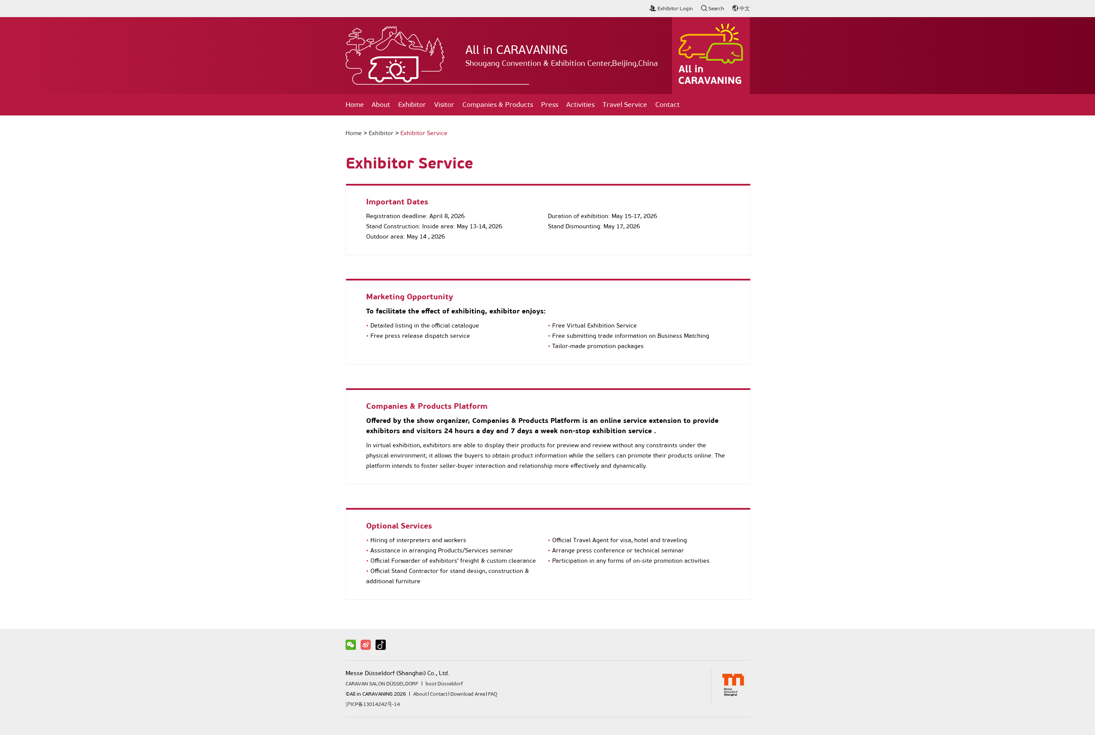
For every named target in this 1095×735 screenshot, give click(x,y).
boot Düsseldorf (444, 684)
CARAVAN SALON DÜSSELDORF (382, 684)
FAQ (492, 694)
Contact (667, 104)
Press (549, 104)
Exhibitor (412, 104)
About (381, 104)
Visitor (444, 104)
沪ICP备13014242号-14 (373, 704)
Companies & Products (497, 104)
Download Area (467, 694)
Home (355, 104)
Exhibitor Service (423, 133)
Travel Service (625, 104)
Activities (580, 104)
